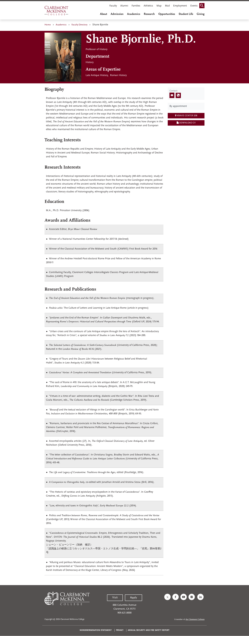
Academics (133, 14)
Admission (117, 14)
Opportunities (166, 14)
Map (159, 6)
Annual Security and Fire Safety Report (148, 630)
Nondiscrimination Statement (96, 630)
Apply (133, 597)
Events (194, 6)
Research (149, 14)
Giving (200, 14)
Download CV (187, 123)
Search (202, 6)
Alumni (124, 6)
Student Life (186, 14)
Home (48, 25)
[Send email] (171, 95)
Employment (180, 6)
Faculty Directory (79, 25)
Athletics (148, 6)
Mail (167, 6)
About (103, 14)
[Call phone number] (178, 95)
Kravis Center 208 (186, 116)
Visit (115, 597)
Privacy (119, 630)
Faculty (113, 6)
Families (136, 6)
